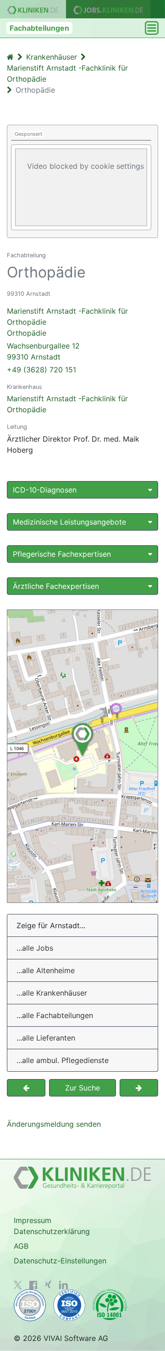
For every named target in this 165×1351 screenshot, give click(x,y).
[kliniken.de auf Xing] (48, 1284)
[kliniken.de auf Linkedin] (63, 1285)
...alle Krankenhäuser (51, 992)
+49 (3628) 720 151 (41, 369)
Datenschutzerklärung (52, 1231)
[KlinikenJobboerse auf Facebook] (33, 1285)
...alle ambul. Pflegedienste (62, 1060)
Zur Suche (82, 1087)
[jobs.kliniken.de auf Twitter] (18, 1285)
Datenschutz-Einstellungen (60, 1260)
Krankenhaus (24, 386)
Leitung (17, 426)
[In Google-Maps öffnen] (82, 756)
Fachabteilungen (39, 28)
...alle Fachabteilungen (54, 1015)
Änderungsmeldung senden (54, 1124)
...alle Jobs (34, 947)
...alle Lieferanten (45, 1037)
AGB (21, 1246)
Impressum (32, 1220)
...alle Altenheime (45, 970)
